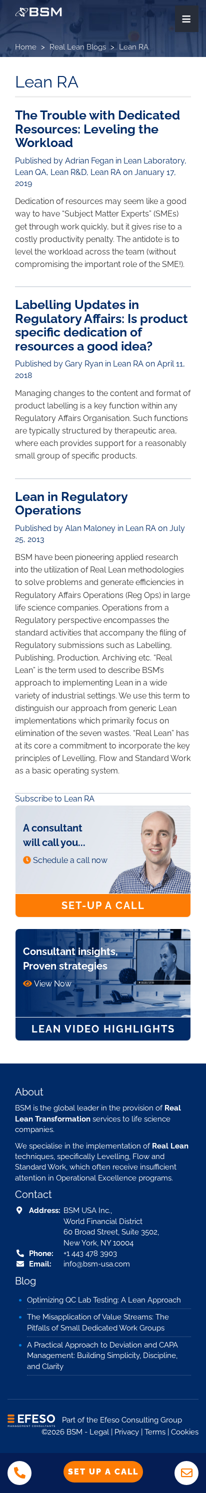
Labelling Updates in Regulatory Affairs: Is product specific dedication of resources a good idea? (101, 325)
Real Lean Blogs (78, 47)
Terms (155, 1432)
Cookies (184, 1432)
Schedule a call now (70, 860)
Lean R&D (68, 172)
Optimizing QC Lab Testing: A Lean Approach (104, 1300)
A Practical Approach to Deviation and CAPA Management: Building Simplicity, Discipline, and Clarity (102, 1355)
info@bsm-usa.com (97, 1264)
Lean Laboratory (154, 161)
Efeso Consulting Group (141, 1420)
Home (25, 47)
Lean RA (105, 172)
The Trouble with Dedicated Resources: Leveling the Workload (97, 129)
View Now (53, 983)
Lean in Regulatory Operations (71, 503)
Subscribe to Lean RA (54, 799)
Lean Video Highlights (103, 1029)
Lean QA (30, 172)
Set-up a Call (103, 906)
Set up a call (103, 1471)
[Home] (39, 12)
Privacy (126, 1432)
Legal (99, 1432)
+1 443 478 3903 (90, 1253)
